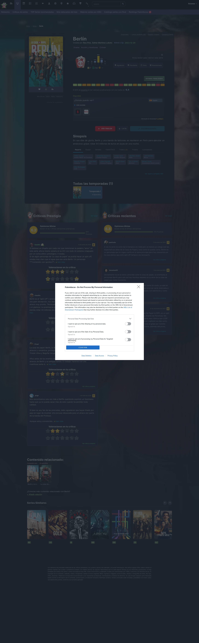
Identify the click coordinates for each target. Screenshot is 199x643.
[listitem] (99, 318)
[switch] (128, 323)
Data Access (99, 356)
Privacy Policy (113, 356)
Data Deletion (86, 356)
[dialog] (99, 321)
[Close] (139, 287)
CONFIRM (83, 347)
